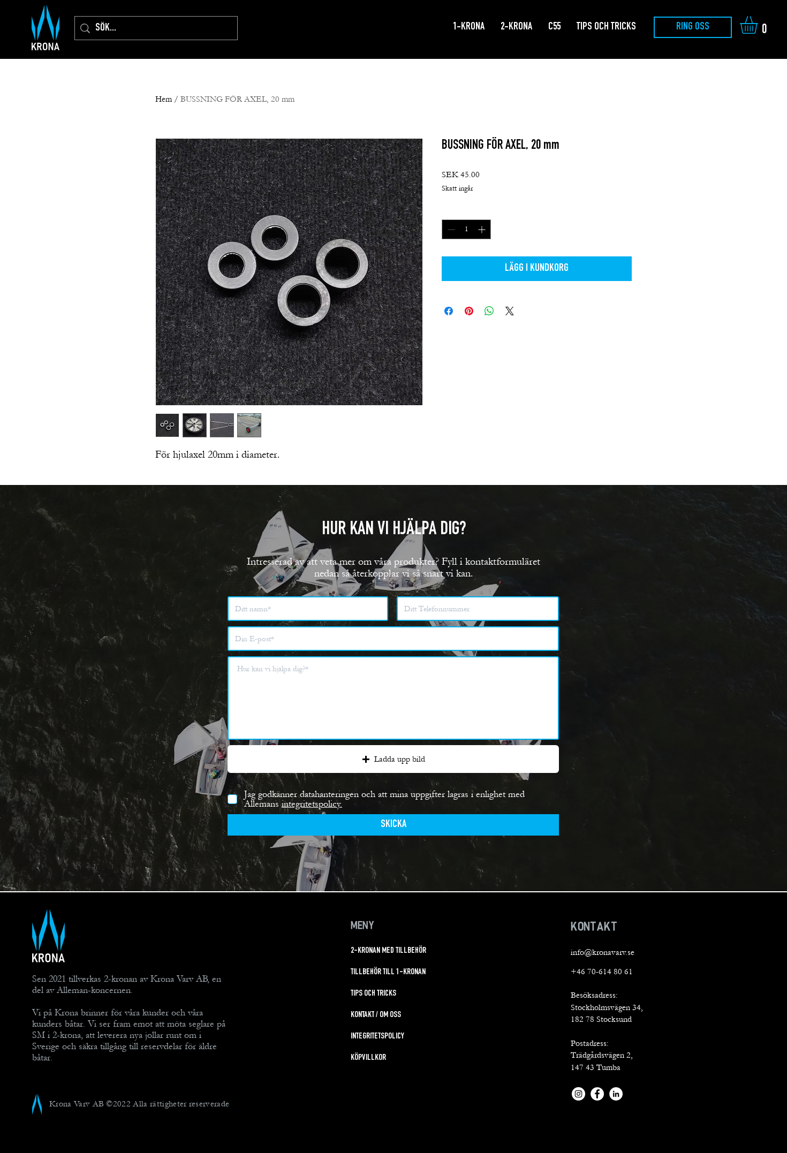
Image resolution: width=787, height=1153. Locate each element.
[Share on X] (509, 311)
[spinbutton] (466, 229)
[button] (759, 25)
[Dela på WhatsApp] (489, 311)
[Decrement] (450, 229)
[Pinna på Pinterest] (469, 311)
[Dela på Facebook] (448, 311)
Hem (163, 99)
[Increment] (482, 229)
